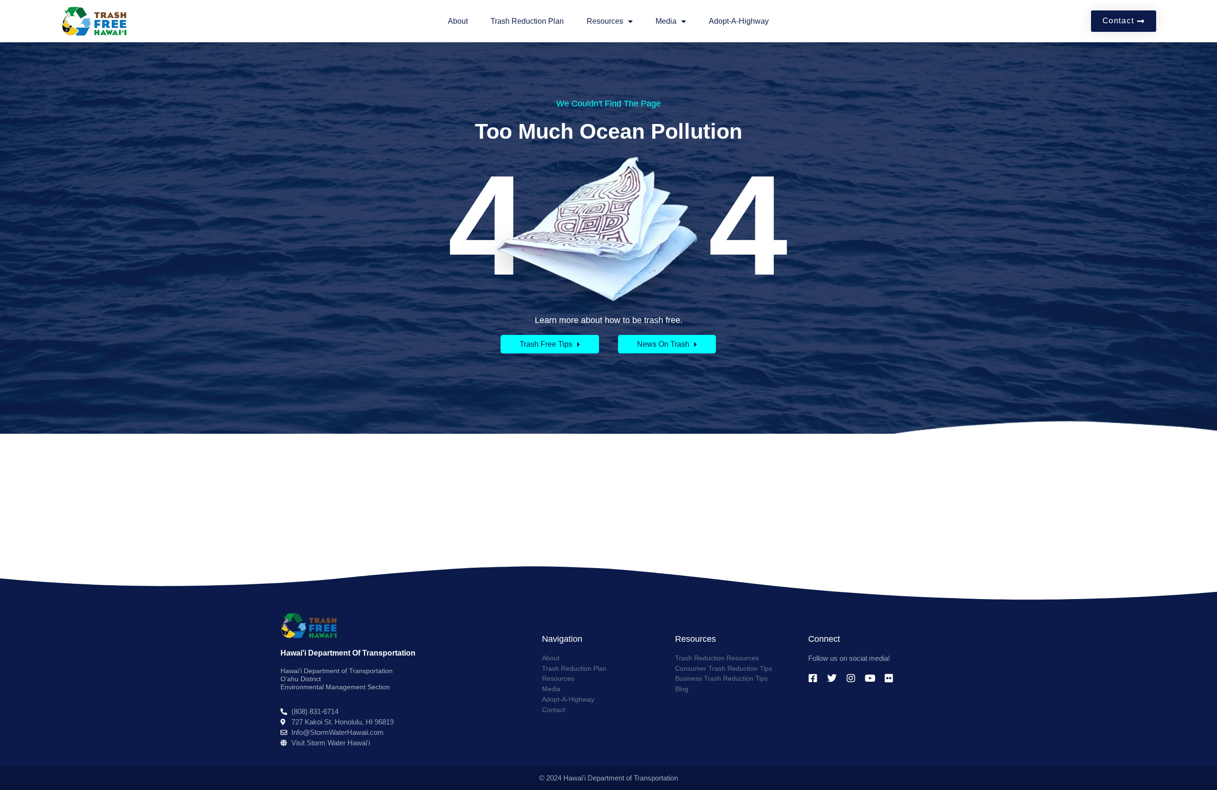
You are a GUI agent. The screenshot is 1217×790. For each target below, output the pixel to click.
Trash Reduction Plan (527, 21)
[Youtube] (869, 678)
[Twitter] (831, 678)
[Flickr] (888, 678)
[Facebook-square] (812, 678)
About (458, 21)
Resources (605, 21)
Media (666, 21)
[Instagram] (850, 678)
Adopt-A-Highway (739, 21)
